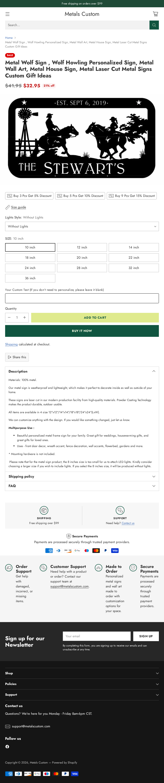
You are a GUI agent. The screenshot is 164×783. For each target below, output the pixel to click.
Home (9, 38)
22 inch (134, 257)
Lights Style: (24, 217)
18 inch (30, 257)
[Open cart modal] (155, 14)
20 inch (82, 257)
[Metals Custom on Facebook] (7, 747)
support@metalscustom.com (69, 586)
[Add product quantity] (24, 317)
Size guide (18, 207)
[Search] (154, 25)
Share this (19, 357)
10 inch (30, 247)
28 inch (82, 268)
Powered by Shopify (64, 762)
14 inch (134, 247)
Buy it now (82, 331)
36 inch (30, 278)
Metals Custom (39, 762)
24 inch (30, 268)
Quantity (11, 308)
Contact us (128, 523)
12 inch (82, 247)
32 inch (134, 268)
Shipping (11, 344)
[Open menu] (7, 14)
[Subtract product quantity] (9, 317)
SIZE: (14, 238)
